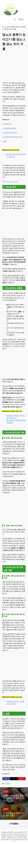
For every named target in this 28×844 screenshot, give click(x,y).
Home (4, 27)
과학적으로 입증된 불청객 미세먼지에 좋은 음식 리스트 (13, 798)
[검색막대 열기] (15, 19)
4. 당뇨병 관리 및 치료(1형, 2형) (12, 137)
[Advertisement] (14, 67)
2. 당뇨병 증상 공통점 (9, 128)
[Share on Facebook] (6, 778)
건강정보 (7, 783)
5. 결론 (4, 141)
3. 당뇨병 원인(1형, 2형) (9, 132)
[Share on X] (14, 778)
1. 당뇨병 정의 (6, 124)
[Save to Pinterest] (22, 778)
